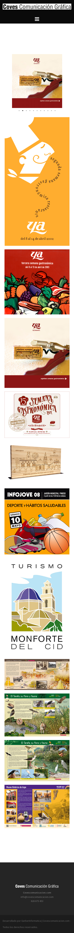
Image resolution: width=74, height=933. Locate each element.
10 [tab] (51, 110)
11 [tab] (55, 110)
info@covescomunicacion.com (37, 897)
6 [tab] (37, 110)
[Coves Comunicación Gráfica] (37, 7)
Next (64, 81)
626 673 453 (37, 901)
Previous (10, 81)
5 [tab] (33, 110)
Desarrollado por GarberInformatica (22, 920)
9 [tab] (48, 110)
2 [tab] (22, 110)
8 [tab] (44, 110)
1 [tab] (19, 110)
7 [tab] (40, 110)
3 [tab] (26, 110)
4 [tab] (30, 110)
